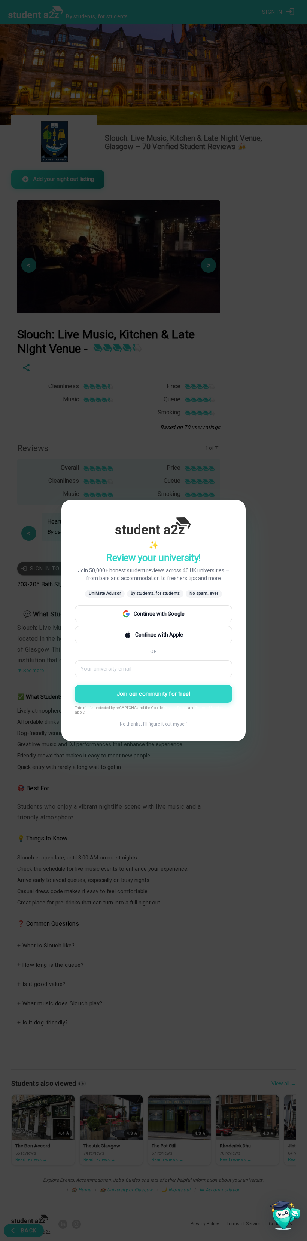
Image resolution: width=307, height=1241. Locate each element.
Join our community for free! (154, 693)
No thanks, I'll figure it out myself (153, 724)
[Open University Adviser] (283, 1217)
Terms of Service (209, 708)
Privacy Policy (175, 708)
